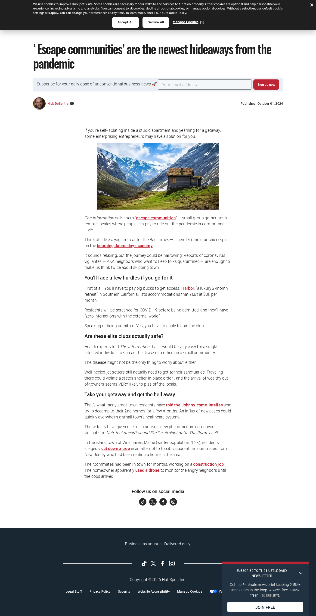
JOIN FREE (265, 607)
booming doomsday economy (125, 245)
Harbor (187, 288)
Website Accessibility (154, 591)
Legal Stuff (73, 591)
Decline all (156, 22)
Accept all (125, 22)
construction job (208, 464)
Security (124, 591)
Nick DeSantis (57, 103)
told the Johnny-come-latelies (194, 405)
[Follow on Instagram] (173, 502)
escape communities (156, 217)
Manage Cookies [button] (189, 591)
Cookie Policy (176, 13)
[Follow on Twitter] (153, 502)
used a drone (147, 470)
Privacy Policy (100, 591)
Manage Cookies (185, 22)
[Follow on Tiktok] (142, 502)
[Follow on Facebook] (163, 502)
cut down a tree (115, 448)
